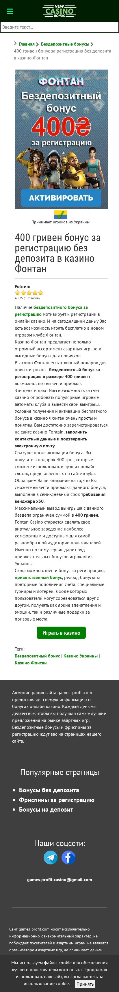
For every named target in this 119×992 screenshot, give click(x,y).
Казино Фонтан (31, 663)
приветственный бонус (38, 577)
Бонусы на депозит (46, 809)
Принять (85, 984)
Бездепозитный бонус (37, 656)
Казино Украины (81, 656)
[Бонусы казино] (59, 10)
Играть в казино (61, 632)
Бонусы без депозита (49, 790)
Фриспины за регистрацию (56, 799)
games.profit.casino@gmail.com (59, 879)
